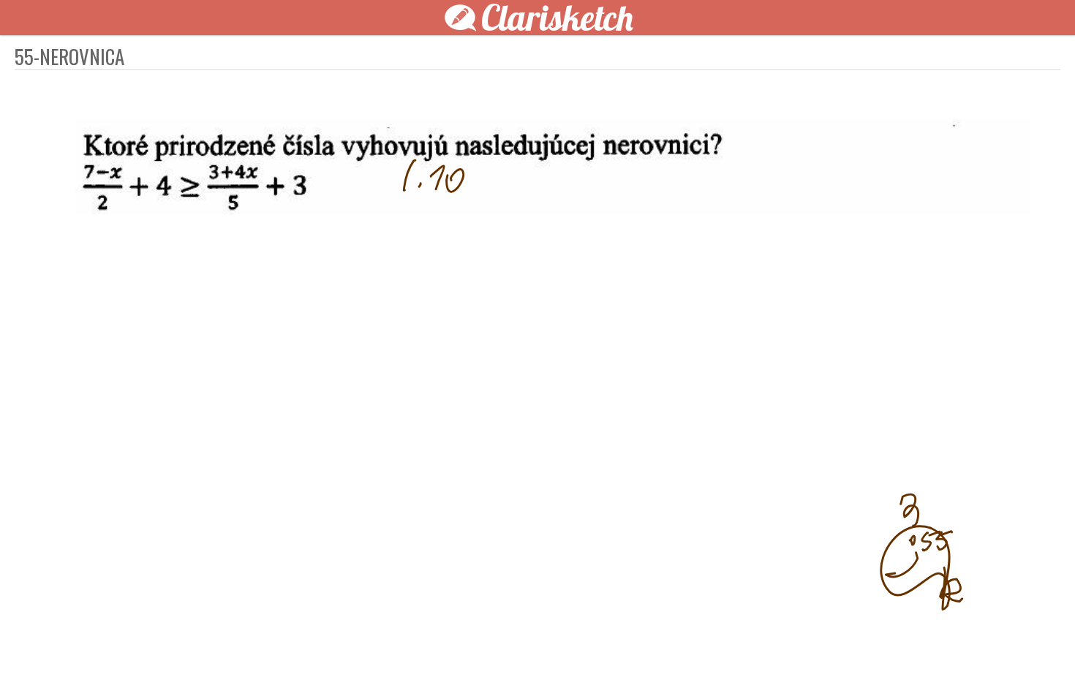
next (570, 664)
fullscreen (757, 664)
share (801, 664)
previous (505, 664)
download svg (779, 664)
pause (274, 664)
